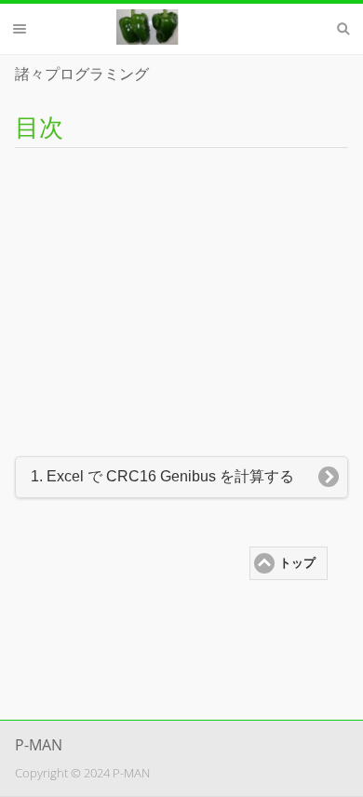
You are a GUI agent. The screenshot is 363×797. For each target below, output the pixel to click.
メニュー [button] (19, 29)
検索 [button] (343, 29)
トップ (297, 563)
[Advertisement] (181, 296)
